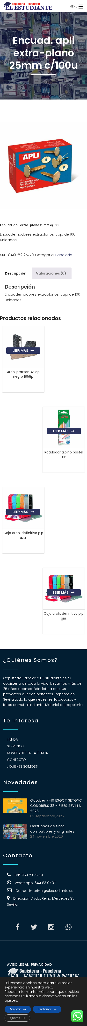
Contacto (16, 759)
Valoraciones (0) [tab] (51, 273)
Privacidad (41, 964)
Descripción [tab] (15, 273)
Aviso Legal (18, 964)
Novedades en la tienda (27, 752)
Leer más (20, 350)
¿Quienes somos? (22, 766)
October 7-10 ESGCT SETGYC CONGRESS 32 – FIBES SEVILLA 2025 (56, 805)
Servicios (15, 746)
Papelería (63, 254)
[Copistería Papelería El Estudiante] (34, 6)
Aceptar (15, 1009)
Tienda (12, 739)
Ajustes (14, 1018)
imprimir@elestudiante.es (51, 890)
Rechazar (44, 1009)
